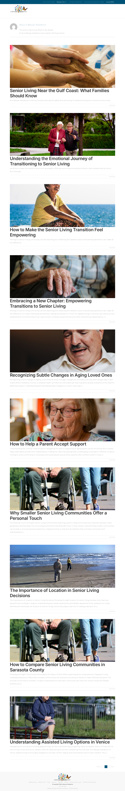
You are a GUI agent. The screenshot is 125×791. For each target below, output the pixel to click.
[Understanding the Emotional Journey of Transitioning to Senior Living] (62, 134)
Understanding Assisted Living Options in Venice (60, 742)
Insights (66, 782)
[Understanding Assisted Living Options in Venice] (62, 717)
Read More (112, 105)
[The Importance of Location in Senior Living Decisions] (62, 566)
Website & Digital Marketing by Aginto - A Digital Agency (62, 788)
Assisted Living (33, 782)
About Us (54, 782)
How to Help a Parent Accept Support (48, 444)
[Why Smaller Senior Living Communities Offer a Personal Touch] (62, 488)
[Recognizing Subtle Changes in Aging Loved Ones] (62, 350)
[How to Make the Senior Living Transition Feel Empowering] (62, 205)
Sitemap (94, 782)
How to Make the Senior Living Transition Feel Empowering (56, 232)
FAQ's (48, 782)
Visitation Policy (87, 782)
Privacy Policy (62, 786)
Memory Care (42, 782)
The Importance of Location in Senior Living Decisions (54, 593)
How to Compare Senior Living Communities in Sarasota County (57, 667)
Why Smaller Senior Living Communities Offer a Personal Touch (58, 515)
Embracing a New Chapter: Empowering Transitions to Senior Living (51, 303)
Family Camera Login (75, 782)
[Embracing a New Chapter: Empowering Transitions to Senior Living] (62, 276)
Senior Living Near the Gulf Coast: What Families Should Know (59, 93)
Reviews (60, 782)
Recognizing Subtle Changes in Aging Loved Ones (61, 375)
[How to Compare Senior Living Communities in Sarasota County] (62, 640)
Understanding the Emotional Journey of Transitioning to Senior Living (51, 161)
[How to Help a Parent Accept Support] (62, 419)
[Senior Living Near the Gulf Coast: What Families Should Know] (62, 66)
